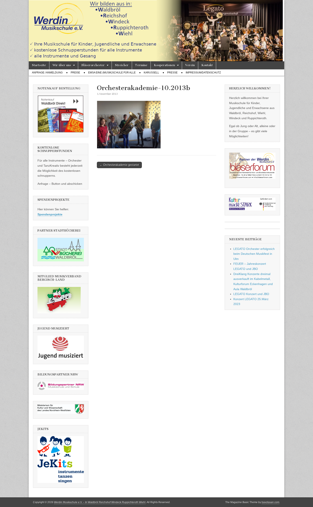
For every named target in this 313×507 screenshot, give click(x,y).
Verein (190, 65)
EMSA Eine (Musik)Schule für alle (112, 72)
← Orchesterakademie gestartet (119, 164)
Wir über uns (62, 65)
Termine (141, 65)
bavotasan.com (270, 502)
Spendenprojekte (49, 214)
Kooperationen (164, 65)
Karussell (151, 72)
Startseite (39, 65)
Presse (172, 72)
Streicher (122, 65)
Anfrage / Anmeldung (47, 72)
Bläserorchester (93, 65)
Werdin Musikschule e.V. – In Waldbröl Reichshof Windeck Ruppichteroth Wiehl (100, 502)
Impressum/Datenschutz (203, 72)
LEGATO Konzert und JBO (251, 294)
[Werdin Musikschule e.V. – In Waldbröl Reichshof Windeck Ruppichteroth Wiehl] (156, 30)
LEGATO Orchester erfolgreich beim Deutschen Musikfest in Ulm (254, 254)
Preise (75, 72)
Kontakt (207, 65)
